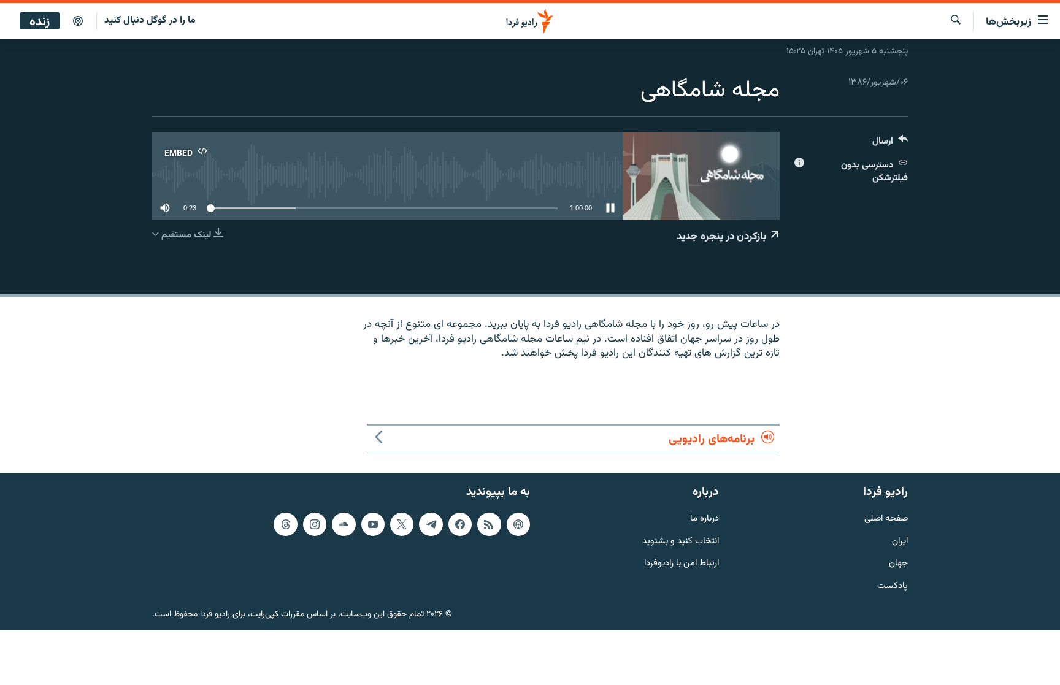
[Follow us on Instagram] (314, 524)
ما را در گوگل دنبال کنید (150, 20)
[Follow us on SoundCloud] (343, 524)
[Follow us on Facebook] (460, 524)
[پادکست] (78, 21)
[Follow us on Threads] (285, 524)
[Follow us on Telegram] (430, 524)
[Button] (890, 144)
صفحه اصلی (886, 519)
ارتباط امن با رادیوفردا (681, 563)
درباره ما (704, 519)
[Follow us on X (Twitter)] (401, 524)
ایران (900, 541)
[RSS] (489, 524)
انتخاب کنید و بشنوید (680, 541)
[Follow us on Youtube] (373, 524)
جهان (898, 563)
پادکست (892, 586)
